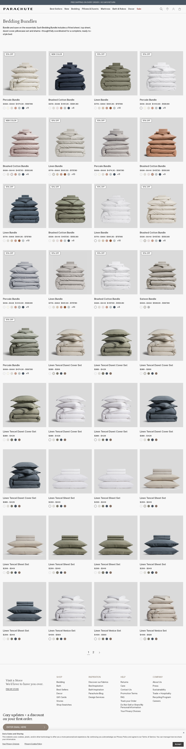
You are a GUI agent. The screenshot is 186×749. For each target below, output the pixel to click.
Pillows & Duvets (90, 9)
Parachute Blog (96, 694)
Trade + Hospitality (162, 694)
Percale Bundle (11, 100)
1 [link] (88, 652)
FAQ (122, 697)
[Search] (161, 9)
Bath (59, 686)
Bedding (75, 9)
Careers (157, 701)
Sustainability (159, 690)
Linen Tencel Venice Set (62, 631)
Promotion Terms (129, 694)
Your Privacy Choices (131, 711)
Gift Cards (62, 697)
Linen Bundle (101, 100)
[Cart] (180, 9)
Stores (60, 701)
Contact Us (126, 690)
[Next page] (99, 652)
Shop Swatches (64, 705)
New (67, 9)
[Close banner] (184, 732)
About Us (157, 682)
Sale (139, 9)
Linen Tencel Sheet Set (62, 498)
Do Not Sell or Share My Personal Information (132, 706)
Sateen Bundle (148, 299)
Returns (124, 682)
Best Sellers (56, 9)
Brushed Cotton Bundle (61, 100)
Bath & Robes (119, 9)
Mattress (105, 9)
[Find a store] (167, 9)
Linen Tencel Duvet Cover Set (65, 365)
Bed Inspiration (96, 686)
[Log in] (173, 9)
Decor (131, 9)
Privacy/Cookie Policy (33, 744)
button (44, 727)
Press (155, 686)
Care (123, 686)
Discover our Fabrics (98, 682)
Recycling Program (162, 697)
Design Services (96, 697)
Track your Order (128, 701)
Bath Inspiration (96, 690)
